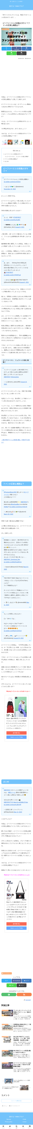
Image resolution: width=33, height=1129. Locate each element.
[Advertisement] (16, 76)
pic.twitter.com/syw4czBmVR (12, 804)
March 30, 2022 (8, 514)
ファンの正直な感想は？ (11, 159)
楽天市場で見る (16, 733)
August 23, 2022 (19, 638)
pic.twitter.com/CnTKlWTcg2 (12, 275)
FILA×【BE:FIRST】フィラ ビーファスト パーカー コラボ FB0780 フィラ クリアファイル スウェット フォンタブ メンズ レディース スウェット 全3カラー (16, 723)
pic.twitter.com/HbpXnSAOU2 (13, 631)
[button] (21, 53)
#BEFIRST (7, 377)
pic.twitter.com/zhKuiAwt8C (12, 220)
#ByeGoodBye (15, 504)
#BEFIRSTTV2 (8, 802)
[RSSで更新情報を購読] (24, 994)
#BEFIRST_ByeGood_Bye (12, 559)
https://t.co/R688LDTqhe (20, 802)
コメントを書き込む (16, 1100)
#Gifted (6, 507)
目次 (14, 150)
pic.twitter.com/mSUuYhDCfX (18, 507)
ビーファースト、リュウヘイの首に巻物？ (17, 156)
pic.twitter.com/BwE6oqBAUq (12, 562)
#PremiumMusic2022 (10, 492)
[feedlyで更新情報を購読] (8, 994)
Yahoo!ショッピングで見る (16, 737)
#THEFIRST (17, 217)
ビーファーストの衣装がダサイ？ (14, 154)
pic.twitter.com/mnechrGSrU (12, 181)
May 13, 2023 (18, 812)
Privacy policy (8, 1121)
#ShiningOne (15, 377)
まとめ (7, 161)
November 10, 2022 (10, 189)
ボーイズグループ (7, 973)
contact (24, 1121)
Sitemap (8, 1119)
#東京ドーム (11, 792)
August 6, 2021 (19, 227)
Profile (24, 1119)
